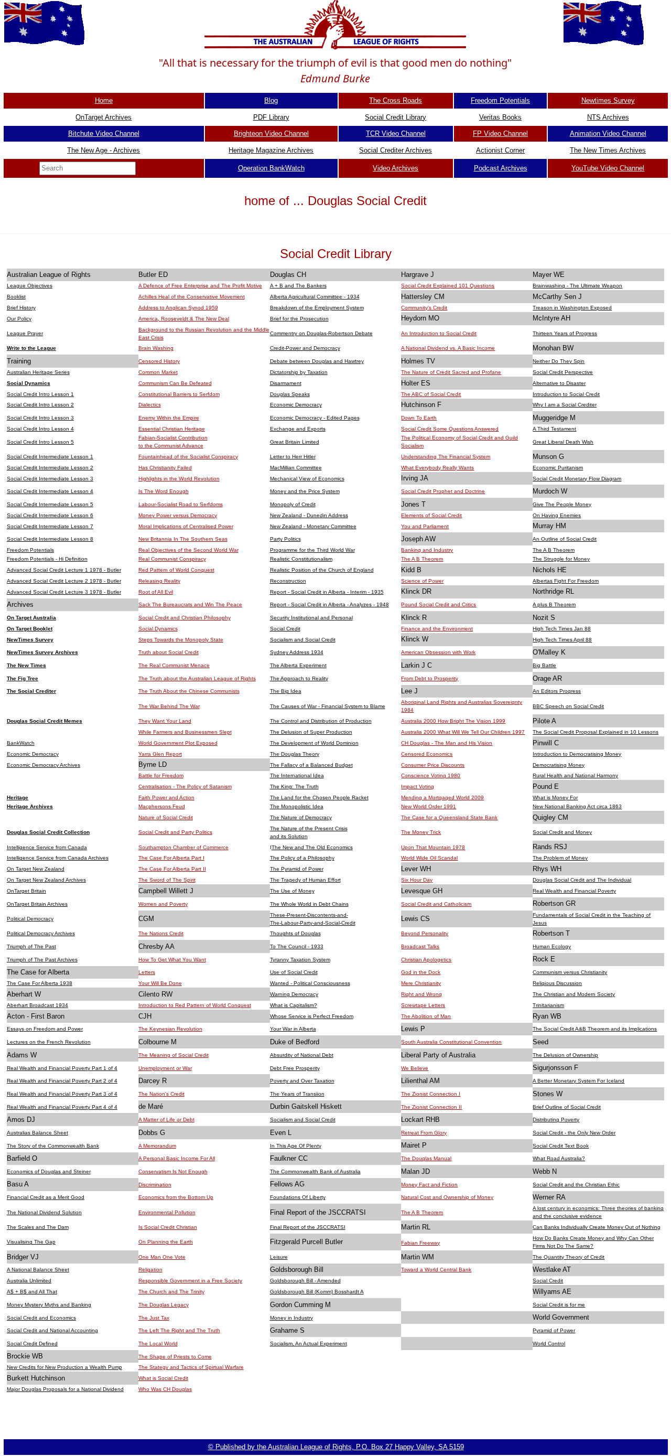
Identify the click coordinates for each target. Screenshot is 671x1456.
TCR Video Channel (396, 133)
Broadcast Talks (420, 946)
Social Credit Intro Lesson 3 (40, 418)
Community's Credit (424, 308)
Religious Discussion (557, 983)
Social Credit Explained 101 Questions (447, 285)
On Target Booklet (29, 628)
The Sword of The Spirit (167, 880)
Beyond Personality (424, 933)
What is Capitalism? (293, 1005)
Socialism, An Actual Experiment (308, 1343)
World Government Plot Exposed (178, 743)
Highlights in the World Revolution (179, 478)
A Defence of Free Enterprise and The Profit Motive (200, 285)
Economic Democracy (296, 405)
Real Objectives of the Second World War (188, 550)
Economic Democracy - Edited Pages (315, 418)
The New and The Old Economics (312, 847)
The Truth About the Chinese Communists (189, 691)
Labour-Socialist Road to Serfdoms (180, 504)
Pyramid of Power (554, 1330)
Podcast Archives (500, 168)
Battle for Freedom (160, 775)
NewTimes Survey (30, 640)
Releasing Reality (159, 581)
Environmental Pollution (167, 1212)
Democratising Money (559, 765)
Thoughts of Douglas (295, 933)
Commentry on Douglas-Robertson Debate (321, 333)
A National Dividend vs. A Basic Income (448, 348)
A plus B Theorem (554, 604)
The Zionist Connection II (431, 1107)
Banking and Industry (427, 550)
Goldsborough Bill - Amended (305, 1280)
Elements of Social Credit (431, 515)
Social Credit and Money (562, 832)
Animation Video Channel (608, 133)
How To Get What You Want (172, 959)
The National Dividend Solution (44, 1212)
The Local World (158, 1343)
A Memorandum (157, 1146)
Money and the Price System (305, 491)
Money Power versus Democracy (177, 515)
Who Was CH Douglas (165, 1389)
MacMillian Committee (296, 467)
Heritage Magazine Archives (271, 150)
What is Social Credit (163, 1378)
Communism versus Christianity (570, 972)
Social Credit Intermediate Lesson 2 (50, 467)
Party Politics (285, 539)
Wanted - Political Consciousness (310, 983)
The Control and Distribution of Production (321, 721)
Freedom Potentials (500, 100)
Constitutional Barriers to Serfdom (179, 394)
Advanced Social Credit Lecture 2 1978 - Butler (64, 581)
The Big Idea (285, 691)
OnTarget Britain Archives (37, 904)
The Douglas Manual (426, 1158)
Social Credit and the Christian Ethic (576, 1184)
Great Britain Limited (294, 442)
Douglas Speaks (290, 394)
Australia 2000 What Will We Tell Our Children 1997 (463, 732)
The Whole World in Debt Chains (309, 904)
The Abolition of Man (426, 1016)
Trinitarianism (548, 1005)
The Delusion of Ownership (565, 1055)
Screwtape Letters (423, 1005)
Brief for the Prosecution (299, 319)
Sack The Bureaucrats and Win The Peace (190, 604)
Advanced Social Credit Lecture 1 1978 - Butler (64, 570)
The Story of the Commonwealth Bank (53, 1146)
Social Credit (285, 628)
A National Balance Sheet (38, 1269)
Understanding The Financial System (445, 456)
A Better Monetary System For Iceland (578, 1081)
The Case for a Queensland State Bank (449, 817)
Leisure (279, 1257)
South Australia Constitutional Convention (451, 1042)
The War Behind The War (169, 706)
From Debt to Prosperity (429, 678)
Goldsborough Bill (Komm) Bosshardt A (317, 1291)
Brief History (21, 308)
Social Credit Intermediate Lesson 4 (50, 491)
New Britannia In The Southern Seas (183, 539)
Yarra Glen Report (160, 754)
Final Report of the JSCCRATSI (307, 1227)
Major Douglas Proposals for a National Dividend (65, 1389)
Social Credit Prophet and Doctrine (443, 491)
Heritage (17, 797)
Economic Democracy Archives (43, 765)
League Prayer (25, 333)
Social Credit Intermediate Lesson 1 (50, 456)
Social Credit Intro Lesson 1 (40, 394)
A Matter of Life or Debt (166, 1119)
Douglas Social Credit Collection (48, 832)
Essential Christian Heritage (171, 429)
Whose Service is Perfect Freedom (311, 1016)
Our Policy (19, 319)
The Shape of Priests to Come (175, 1356)
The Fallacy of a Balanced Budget (311, 765)
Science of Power (422, 581)
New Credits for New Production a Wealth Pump (64, 1367)
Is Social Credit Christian (167, 1227)
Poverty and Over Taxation (302, 1081)
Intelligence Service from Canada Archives (58, 858)
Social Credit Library (395, 117)
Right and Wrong (421, 994)
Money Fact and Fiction (429, 1184)
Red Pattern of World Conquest (176, 570)
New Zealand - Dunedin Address (309, 515)
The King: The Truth (294, 786)
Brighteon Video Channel (271, 133)
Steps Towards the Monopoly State (180, 640)
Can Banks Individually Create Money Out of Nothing (597, 1227)
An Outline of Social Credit (565, 539)
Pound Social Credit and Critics (438, 604)
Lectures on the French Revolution (49, 1042)
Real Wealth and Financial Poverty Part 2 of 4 (62, 1081)
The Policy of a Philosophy (302, 858)
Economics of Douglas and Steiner (49, 1171)
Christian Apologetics (426, 959)
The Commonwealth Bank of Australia (315, 1171)
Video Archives (395, 168)
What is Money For (555, 797)
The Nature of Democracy (301, 817)
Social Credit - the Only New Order (574, 1133)
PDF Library (271, 117)
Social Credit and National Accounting (52, 1330)
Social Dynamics (28, 383)
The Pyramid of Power (296, 869)
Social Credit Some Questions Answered (450, 429)
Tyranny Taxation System (300, 959)
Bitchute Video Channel (103, 133)
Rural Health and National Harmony (575, 775)
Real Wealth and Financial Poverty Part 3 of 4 (62, 1094)
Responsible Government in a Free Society (190, 1280)
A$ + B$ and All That (32, 1291)
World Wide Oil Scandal (429, 858)
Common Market (158, 372)
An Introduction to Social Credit (439, 333)
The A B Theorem (554, 550)
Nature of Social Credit (165, 817)
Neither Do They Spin (559, 361)
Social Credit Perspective (563, 372)
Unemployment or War (165, 1068)
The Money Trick (421, 832)
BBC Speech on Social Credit (568, 706)
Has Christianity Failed (165, 467)
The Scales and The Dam (38, 1227)
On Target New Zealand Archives (46, 880)
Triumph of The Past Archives (42, 959)
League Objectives (29, 285)
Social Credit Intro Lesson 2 (40, 405)
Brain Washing (156, 348)
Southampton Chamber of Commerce (183, 847)
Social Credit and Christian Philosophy (184, 617)
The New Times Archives (608, 150)
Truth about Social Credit (168, 652)
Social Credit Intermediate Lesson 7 (50, 526)
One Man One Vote (162, 1257)
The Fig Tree (22, 678)
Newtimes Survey (608, 100)
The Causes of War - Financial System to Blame (327, 706)
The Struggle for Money (561, 559)
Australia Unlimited (29, 1280)
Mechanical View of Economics (307, 478)
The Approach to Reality (299, 678)
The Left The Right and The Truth (179, 1330)
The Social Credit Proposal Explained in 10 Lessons (595, 732)
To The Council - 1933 (296, 946)
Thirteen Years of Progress (565, 333)
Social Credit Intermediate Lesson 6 (50, 515)
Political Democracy (30, 919)
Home (104, 100)
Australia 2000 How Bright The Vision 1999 (453, 721)
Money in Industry (291, 1318)
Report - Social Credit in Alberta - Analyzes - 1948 (329, 604)
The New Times (26, 665)
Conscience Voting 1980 (430, 775)
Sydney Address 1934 (296, 652)
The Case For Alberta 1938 (39, 983)
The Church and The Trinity (171, 1291)
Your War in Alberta (293, 1029)
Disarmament (285, 383)
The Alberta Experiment (298, 665)
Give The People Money (562, 504)
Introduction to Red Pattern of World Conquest (194, 1005)
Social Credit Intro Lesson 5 (40, 442)
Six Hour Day (416, 880)
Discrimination (154, 1184)
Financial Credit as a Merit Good (45, 1197)
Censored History (159, 361)
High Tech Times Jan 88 (562, 628)
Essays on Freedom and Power (45, 1029)
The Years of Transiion (297, 1094)
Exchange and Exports (298, 429)
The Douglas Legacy (163, 1305)
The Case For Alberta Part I (171, 858)
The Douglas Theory (294, 754)
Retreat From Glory (424, 1133)
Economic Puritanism (558, 467)
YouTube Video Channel (607, 168)
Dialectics (149, 405)
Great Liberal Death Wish (563, 442)
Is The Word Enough (163, 491)
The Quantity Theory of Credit (568, 1257)
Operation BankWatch (271, 168)
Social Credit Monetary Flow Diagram (577, 478)
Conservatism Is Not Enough (173, 1171)
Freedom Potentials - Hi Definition (47, 559)
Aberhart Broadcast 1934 (37, 1005)
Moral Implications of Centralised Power (185, 526)
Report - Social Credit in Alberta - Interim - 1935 (327, 592)
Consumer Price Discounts (432, 765)
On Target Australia (31, 617)
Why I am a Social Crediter (565, 405)
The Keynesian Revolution (170, 1029)
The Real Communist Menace (174, 665)
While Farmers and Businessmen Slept (185, 732)
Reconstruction (288, 581)
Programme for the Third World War (312, 550)
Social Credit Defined (32, 1343)
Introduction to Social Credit (566, 394)
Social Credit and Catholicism (436, 904)
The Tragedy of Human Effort (305, 880)
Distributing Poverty (556, 1119)
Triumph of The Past (31, 946)
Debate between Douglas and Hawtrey (317, 361)
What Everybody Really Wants (437, 467)
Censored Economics (426, 754)
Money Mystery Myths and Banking (49, 1305)
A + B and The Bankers (298, 285)
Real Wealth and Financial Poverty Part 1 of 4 (62, 1068)
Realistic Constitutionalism (301, 559)
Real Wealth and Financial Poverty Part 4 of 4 (62, 1107)
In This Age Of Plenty (295, 1146)
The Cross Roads (395, 100)
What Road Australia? (559, 1158)
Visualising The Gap (31, 1242)
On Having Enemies (557, 515)
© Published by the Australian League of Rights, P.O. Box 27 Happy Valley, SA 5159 (336, 1447)
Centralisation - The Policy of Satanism (185, 786)
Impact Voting (417, 786)
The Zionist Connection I (430, 1094)
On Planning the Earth (165, 1242)
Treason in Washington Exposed (572, 308)
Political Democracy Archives (41, 933)
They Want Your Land (164, 721)
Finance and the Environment (437, 628)
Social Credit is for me (559, 1305)
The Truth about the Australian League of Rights (197, 678)
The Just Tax (153, 1318)
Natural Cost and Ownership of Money (447, 1197)
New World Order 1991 (428, 806)
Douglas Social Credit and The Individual (582, 880)
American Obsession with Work (438, 652)
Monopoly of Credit (293, 504)
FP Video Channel (500, 133)
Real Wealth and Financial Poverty (574, 891)
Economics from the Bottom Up (175, 1197)
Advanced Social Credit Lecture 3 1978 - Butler (64, 592)
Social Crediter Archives (395, 150)
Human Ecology (552, 946)
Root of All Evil (155, 592)
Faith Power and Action (166, 797)
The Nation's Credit (161, 1094)
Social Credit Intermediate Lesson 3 (50, 478)
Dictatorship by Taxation (299, 372)
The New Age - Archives (103, 150)
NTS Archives (608, 117)
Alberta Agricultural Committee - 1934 (315, 296)
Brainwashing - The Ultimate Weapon (577, 285)
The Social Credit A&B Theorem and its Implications (595, 1029)
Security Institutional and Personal (311, 617)
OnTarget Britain (26, 891)
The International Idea (297, 775)
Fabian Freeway (420, 1243)
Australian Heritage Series (38, 372)
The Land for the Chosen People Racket (319, 797)
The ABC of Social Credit (431, 394)
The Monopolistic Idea (296, 806)
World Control (549, 1343)
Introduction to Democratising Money (577, 754)
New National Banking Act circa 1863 (577, 806)
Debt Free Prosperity (295, 1068)
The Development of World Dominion (314, 743)
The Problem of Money (560, 858)
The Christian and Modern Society (574, 994)
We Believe (414, 1068)
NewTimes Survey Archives (42, 652)
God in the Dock (420, 972)
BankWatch (21, 743)
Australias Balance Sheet (37, 1133)
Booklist (16, 296)
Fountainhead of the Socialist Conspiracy (188, 456)
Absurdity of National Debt (301, 1055)
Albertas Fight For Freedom (566, 581)
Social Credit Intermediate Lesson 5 (50, 504)
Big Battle (544, 665)
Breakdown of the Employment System (317, 308)
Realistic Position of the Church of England (322, 570)
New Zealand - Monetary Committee (313, 526)
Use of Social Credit (294, 972)
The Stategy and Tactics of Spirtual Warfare (191, 1367)
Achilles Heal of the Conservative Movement (191, 296)
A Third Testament (554, 429)
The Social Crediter (31, 691)
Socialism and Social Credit (303, 640)
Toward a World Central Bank (436, 1269)
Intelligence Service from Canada (47, 847)
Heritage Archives (30, 806)
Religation (150, 1269)
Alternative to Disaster (559, 383)
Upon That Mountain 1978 (433, 847)
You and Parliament (425, 526)
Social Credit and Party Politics (175, 832)
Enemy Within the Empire (168, 418)
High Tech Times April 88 (562, 640)
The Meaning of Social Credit (173, 1055)
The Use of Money (292, 891)
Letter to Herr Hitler (293, 456)
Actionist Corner (500, 150)
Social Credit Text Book (561, 1146)
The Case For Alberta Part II (172, 869)
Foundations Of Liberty (298, 1197)
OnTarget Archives (103, 117)
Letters (146, 972)
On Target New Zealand (35, 869)
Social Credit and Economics (41, 1318)
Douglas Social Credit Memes (44, 721)
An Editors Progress (557, 691)
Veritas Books (500, 117)
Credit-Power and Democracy (305, 348)
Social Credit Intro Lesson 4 (40, 429)
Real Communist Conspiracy (172, 559)
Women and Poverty (163, 904)
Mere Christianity (421, 983)
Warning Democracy (294, 994)
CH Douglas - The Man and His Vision (446, 743)
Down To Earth (419, 418)
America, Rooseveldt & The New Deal (183, 319)
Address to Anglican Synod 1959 (178, 308)
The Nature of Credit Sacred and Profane (451, 372)
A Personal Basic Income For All (176, 1158)
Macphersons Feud (161, 806)
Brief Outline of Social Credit (567, 1107)
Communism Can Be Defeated (175, 383)
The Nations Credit (160, 933)
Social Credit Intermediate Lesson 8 (50, 539)
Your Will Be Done (160, 983)
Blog (271, 100)
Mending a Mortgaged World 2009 (442, 797)
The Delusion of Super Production (311, 732)
